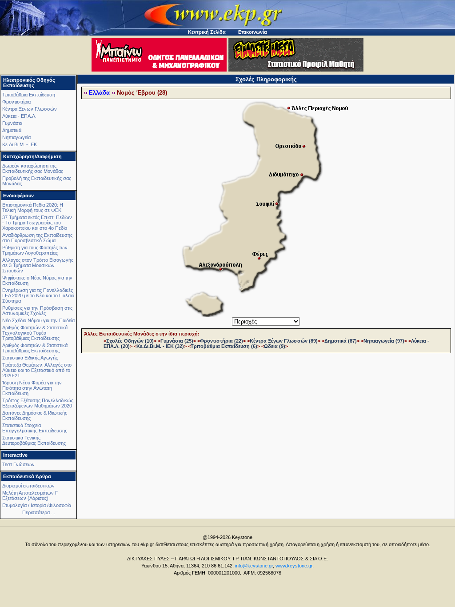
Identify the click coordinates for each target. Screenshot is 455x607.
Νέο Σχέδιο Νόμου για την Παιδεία (38, 320)
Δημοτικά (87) (340, 340)
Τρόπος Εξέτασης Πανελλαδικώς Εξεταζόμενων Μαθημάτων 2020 (37, 403)
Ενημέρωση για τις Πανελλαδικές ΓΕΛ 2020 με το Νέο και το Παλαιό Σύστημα (38, 296)
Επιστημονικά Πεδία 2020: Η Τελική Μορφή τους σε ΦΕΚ (32, 207)
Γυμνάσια (12, 123)
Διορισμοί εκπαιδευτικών (28, 485)
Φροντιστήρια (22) (221, 340)
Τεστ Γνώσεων (18, 464)
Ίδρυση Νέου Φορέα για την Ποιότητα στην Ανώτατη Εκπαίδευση (32, 388)
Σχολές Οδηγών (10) (130, 340)
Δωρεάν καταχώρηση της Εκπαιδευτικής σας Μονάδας (32, 168)
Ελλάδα (99, 93)
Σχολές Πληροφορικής (266, 79)
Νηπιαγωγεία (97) (383, 340)
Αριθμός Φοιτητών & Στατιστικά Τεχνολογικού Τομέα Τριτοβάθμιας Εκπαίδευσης (35, 333)
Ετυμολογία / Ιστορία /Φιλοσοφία (36, 505)
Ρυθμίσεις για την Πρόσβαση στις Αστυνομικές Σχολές (37, 310)
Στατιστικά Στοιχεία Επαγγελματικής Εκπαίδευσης (34, 428)
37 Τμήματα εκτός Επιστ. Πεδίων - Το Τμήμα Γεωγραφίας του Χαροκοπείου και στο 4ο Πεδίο (37, 223)
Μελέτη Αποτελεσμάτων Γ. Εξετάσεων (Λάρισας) (30, 495)
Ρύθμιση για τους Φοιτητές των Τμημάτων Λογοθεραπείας (35, 250)
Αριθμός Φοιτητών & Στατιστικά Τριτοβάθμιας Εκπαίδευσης (35, 348)
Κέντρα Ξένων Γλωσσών (29, 109)
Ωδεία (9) (274, 346)
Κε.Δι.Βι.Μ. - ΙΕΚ (19, 144)
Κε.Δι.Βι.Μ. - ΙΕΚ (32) (160, 346)
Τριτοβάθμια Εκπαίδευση (28, 94)
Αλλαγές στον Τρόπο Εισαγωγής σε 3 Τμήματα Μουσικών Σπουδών (37, 265)
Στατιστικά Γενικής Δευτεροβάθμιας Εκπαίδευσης (34, 440)
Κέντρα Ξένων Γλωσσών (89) (284, 340)
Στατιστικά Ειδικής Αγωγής (30, 357)
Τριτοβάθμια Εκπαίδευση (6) (224, 346)
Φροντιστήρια (16, 101)
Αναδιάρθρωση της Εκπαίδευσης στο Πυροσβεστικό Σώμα (37, 237)
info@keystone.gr (254, 565)
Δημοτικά (11, 130)
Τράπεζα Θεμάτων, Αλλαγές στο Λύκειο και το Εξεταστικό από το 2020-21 (37, 370)
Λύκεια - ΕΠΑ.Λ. (19, 116)
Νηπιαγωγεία (16, 137)
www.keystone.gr (293, 565)
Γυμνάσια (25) (176, 340)
